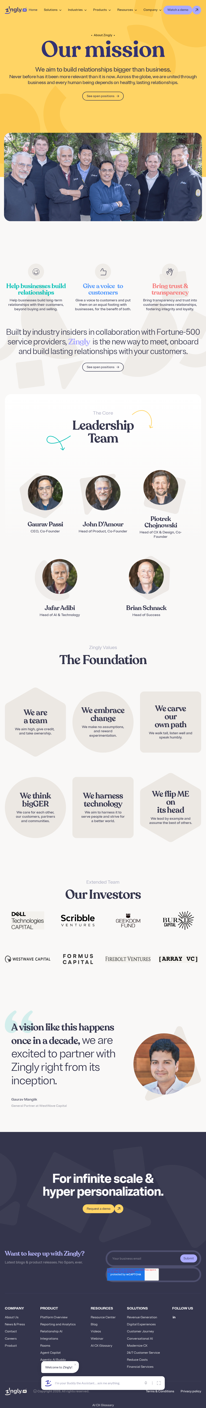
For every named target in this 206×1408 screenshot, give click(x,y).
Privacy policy (191, 1391)
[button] (53, 10)
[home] (16, 10)
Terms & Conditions (160, 1391)
